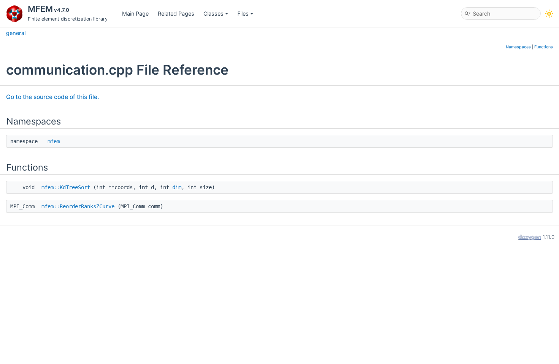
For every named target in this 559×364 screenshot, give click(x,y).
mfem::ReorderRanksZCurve (77, 206)
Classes (213, 13)
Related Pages (176, 13)
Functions (543, 47)
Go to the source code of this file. (52, 97)
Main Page (135, 13)
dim (176, 187)
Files (243, 13)
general (16, 33)
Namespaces (518, 47)
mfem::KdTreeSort (65, 187)
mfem (54, 141)
